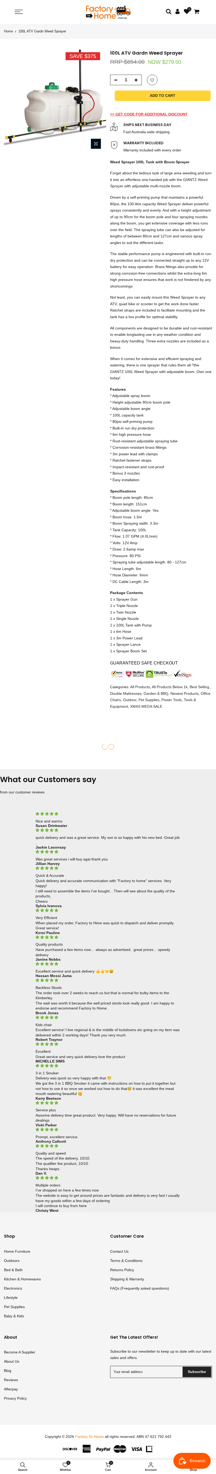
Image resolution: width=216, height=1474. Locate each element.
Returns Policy (122, 1270)
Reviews (11, 1380)
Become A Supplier (19, 1352)
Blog (7, 1370)
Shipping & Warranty (127, 1279)
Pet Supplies (149, 700)
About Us (11, 1361)
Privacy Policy (15, 1398)
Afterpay (11, 1389)
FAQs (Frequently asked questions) (139, 1288)
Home (8, 31)
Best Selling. (200, 687)
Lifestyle (11, 1297)
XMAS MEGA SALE (146, 706)
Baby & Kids (14, 1316)
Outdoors (11, 1260)
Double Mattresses (125, 693)
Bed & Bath (13, 1270)
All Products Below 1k (170, 687)
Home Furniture (17, 1251)
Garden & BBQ (156, 693)
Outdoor (129, 700)
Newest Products (184, 693)
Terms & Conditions (126, 1260)
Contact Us (119, 1251)
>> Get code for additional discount (149, 114)
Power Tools (171, 700)
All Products (140, 687)
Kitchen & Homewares (22, 1279)
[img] (108, 814)
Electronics (13, 1288)
